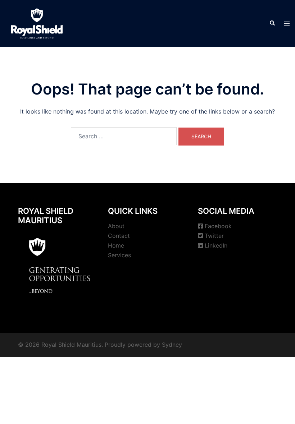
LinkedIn (216, 245)
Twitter (214, 235)
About (116, 226)
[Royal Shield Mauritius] (36, 22)
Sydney (172, 344)
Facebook (218, 226)
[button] (272, 23)
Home (116, 245)
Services (119, 255)
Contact (119, 235)
